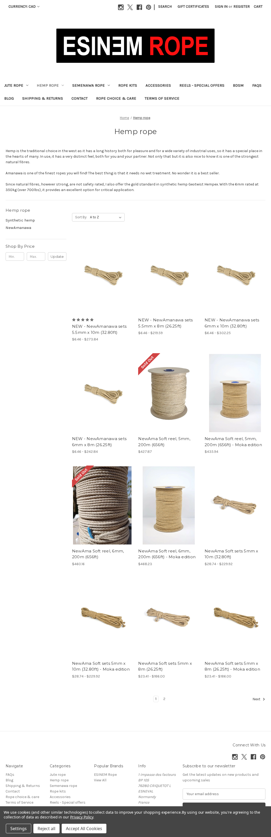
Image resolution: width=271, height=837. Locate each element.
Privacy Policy (81, 817)
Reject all (46, 828)
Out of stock (168, 398)
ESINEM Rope (105, 774)
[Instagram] (121, 7)
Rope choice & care (116, 98)
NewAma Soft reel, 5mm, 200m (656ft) (164, 441)
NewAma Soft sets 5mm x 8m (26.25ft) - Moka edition (232, 666)
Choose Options (102, 279)
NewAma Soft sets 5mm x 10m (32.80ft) (231, 554)
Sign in (221, 6)
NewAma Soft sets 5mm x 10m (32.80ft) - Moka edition (101, 666)
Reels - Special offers (201, 85)
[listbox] (106, 217)
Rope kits (127, 85)
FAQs (256, 85)
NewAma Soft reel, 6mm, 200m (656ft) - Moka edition (167, 554)
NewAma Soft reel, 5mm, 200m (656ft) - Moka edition (233, 441)
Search (165, 6)
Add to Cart (235, 398)
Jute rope (13, 85)
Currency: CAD (22, 6)
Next (256, 699)
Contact (79, 98)
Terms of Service (162, 98)
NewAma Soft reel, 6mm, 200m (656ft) (98, 554)
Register (241, 6)
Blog (9, 98)
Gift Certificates (193, 6)
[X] (130, 7)
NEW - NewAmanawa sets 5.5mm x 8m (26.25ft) (165, 323)
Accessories (158, 85)
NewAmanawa (18, 227)
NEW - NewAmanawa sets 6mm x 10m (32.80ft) (232, 323)
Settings (18, 828)
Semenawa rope (88, 85)
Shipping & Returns (42, 98)
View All (100, 780)
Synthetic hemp (20, 220)
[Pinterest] (148, 7)
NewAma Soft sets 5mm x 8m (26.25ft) (165, 666)
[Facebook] (139, 7)
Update (57, 256)
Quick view (97, 270)
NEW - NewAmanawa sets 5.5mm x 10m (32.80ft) (99, 329)
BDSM (238, 85)
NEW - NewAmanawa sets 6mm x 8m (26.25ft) (99, 441)
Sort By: (81, 217)
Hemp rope (48, 85)
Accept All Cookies (84, 828)
